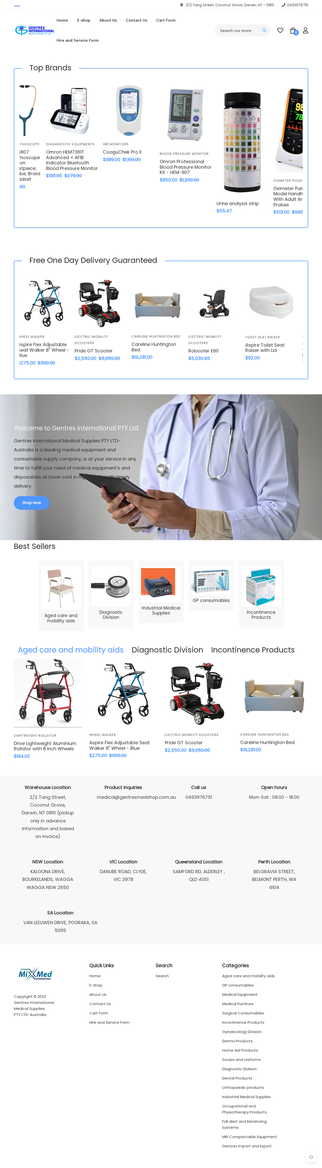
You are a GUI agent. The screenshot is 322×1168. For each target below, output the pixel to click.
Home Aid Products (240, 1050)
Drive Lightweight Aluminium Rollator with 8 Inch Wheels (45, 746)
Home (62, 20)
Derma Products (237, 1041)
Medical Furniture (238, 1003)
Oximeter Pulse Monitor (272, 180)
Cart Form (166, 20)
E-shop (83, 20)
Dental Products (237, 1078)
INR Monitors (92, 144)
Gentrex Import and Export (247, 1146)
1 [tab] (159, 529)
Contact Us (136, 20)
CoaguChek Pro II (98, 152)
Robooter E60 (151, 351)
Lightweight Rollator (35, 735)
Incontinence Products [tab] (253, 649)
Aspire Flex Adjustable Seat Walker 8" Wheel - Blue (119, 745)
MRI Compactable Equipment (249, 1136)
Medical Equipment (240, 994)
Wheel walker (102, 734)
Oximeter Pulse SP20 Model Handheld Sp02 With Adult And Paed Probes (273, 196)
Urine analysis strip (213, 203)
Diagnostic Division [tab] (167, 649)
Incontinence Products (261, 614)
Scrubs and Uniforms (241, 1059)
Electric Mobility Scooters (192, 734)
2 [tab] (166, 529)
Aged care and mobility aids (61, 618)
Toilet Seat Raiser (209, 337)
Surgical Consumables (243, 1013)
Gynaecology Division (242, 1031)
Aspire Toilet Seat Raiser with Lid (212, 348)
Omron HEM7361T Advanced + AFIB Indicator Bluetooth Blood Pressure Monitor (48, 160)
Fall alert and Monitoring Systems (244, 1124)
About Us (108, 20)
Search (162, 975)
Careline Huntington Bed (103, 336)
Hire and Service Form (77, 40)
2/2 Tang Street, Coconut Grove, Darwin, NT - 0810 (229, 5)
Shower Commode (267, 336)
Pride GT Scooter (41, 351)
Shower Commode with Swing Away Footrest (270, 349)
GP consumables (211, 600)
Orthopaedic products (243, 1087)
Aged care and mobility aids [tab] (71, 649)
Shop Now (31, 502)
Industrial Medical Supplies (161, 610)
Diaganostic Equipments (46, 144)
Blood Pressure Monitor (160, 153)
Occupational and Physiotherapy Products (244, 1109)
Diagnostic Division (111, 614)
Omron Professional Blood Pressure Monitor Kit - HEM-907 (161, 166)
